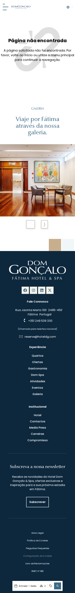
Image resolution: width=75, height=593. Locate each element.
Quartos (37, 356)
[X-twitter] (50, 290)
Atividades (37, 381)
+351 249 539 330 (40, 321)
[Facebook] (25, 290)
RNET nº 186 (38, 571)
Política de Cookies (37, 540)
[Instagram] (33, 290)
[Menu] (5, 7)
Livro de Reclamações (37, 563)
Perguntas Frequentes (37, 548)
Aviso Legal (37, 532)
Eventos (37, 388)
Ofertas (37, 362)
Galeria (37, 394)
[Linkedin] (41, 290)
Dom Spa (37, 375)
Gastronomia (37, 368)
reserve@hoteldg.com (40, 337)
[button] (57, 585)
